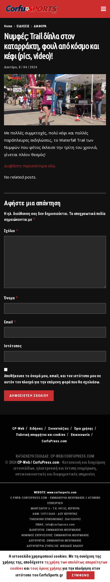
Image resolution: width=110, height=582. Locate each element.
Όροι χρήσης (83, 428)
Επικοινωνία (80, 435)
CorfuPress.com (54, 441)
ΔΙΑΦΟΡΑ (40, 26)
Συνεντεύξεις (58, 428)
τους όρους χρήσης (46, 568)
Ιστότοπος (13, 346)
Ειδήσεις (36, 428)
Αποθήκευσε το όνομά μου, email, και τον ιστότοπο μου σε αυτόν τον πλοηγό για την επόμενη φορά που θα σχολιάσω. (52, 379)
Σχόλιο (11, 230)
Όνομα (11, 297)
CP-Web (18, 428)
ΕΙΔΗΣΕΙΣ (23, 26)
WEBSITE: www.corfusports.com (55, 492)
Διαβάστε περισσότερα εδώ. (30, 165)
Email (10, 321)
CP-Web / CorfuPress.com (38, 462)
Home (8, 26)
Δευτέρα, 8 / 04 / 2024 (20, 67)
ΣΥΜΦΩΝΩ (80, 575)
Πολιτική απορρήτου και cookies (40, 435)
